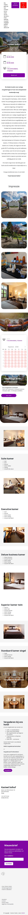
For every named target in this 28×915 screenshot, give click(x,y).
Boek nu (13, 75)
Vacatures (4, 899)
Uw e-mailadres (8, 855)
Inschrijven (9, 863)
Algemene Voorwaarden (8, 904)
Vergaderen (8, 770)
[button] (8, 395)
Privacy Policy (5, 902)
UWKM (23, 913)
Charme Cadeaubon (6, 889)
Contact (4, 901)
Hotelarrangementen (7, 888)
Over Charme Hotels (7, 886)
